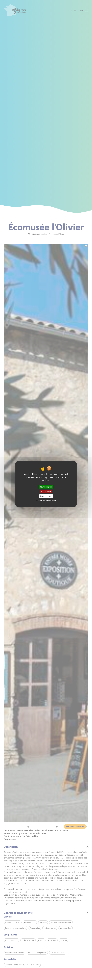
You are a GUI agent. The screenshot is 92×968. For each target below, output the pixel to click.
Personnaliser (46, 496)
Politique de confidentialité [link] (46, 500)
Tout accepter (46, 487)
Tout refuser (46, 491)
